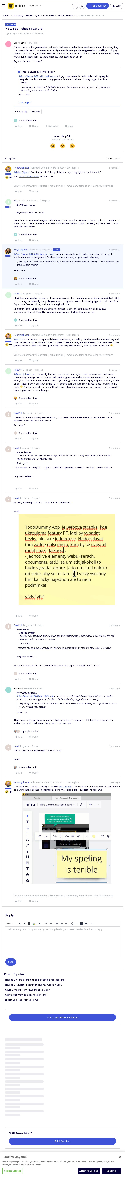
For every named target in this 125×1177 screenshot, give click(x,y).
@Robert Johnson (49, 76)
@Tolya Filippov (21, 172)
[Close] (120, 1156)
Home (5, 15)
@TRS (37, 76)
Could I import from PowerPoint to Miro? (27, 989)
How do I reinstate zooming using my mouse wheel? (33, 984)
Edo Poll (18, 413)
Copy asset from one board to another (26, 994)
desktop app (21, 111)
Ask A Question (62, 1141)
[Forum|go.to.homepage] (24, 6)
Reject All (111, 1170)
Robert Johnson (21, 167)
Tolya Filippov (20, 249)
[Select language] (82, 6)
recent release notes (29, 176)
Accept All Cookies (88, 1170)
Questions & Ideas (44, 15)
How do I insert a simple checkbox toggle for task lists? (35, 979)
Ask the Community (67, 15)
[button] (3, 6)
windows (36, 111)
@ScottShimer (26, 76)
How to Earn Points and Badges (63, 1017)
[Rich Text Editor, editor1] (62, 942)
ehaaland (18, 688)
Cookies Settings (12, 1170)
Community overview (21, 15)
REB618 (18, 293)
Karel (16, 447)
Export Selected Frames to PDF (21, 999)
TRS (16, 200)
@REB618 (19, 339)
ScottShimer (20, 42)
